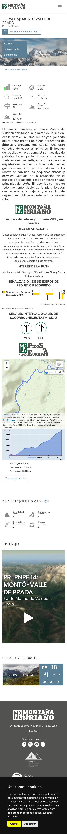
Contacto (34, 731)
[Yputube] (36, 744)
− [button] (7, 367)
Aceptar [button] (14, 823)
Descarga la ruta (15, 478)
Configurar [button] (30, 823)
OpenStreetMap (9, 419)
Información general (16, 69)
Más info (49, 682)
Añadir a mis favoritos (23, 31)
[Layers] (59, 364)
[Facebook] (24, 744)
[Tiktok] (43, 746)
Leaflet (5, 414)
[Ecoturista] (33, 767)
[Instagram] (30, 744)
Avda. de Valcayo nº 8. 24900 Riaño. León (33, 726)
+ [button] (7, 363)
